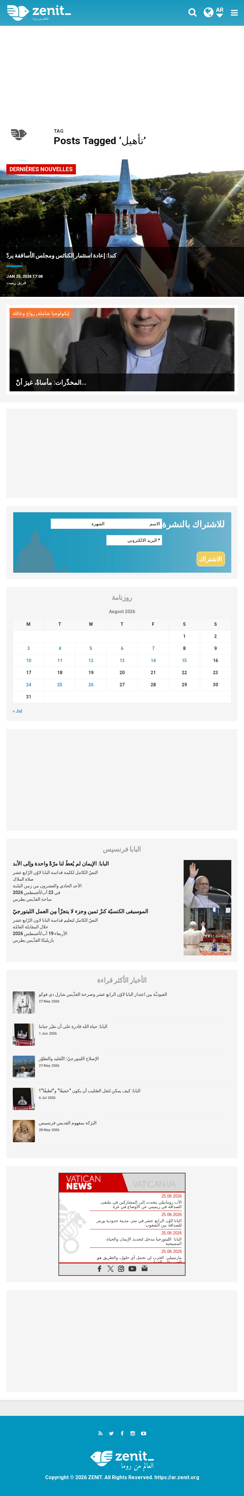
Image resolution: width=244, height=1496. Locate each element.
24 (28, 684)
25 (59, 684)
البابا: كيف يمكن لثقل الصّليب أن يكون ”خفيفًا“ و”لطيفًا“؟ (89, 1090)
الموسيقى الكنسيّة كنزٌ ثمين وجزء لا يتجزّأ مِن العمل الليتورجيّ (80, 911)
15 (184, 660)
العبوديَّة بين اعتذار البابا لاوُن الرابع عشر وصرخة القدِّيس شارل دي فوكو (103, 994)
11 (59, 660)
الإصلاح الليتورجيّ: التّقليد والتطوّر (69, 1058)
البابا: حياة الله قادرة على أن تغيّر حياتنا (73, 1026)
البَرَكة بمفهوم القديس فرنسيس (68, 1122)
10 (28, 660)
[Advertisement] (122, 73)
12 (90, 660)
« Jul (17, 711)
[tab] (90, 1182)
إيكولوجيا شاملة (53, 313)
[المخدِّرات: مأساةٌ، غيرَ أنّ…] (122, 349)
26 (90, 684)
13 (122, 660)
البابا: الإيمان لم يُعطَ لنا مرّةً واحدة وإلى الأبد (61, 863)
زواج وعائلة (24, 313)
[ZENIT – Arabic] (68, 13)
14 (153, 660)
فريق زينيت (16, 282)
